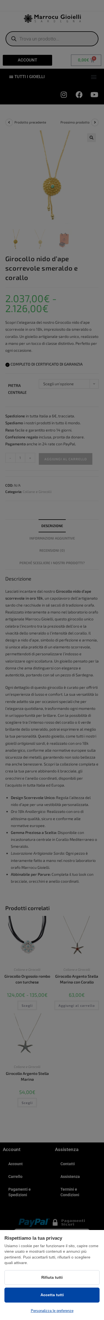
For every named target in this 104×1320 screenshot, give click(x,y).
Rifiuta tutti (52, 1277)
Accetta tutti (52, 1295)
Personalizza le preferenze (52, 1311)
